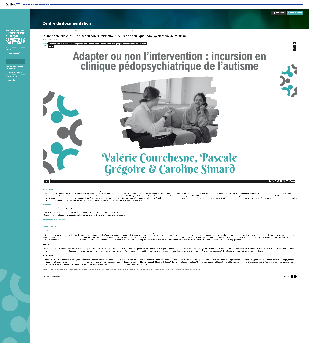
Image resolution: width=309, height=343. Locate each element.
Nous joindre (47, 4)
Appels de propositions (14, 72)
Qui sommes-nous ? (13, 53)
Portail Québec (40, 4)
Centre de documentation (11, 62)
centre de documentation (56, 31)
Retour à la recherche (53, 277)
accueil (45, 31)
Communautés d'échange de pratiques (14, 67)
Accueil (26, 4)
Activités (9, 57)
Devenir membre (295, 13)
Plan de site (32, 4)
